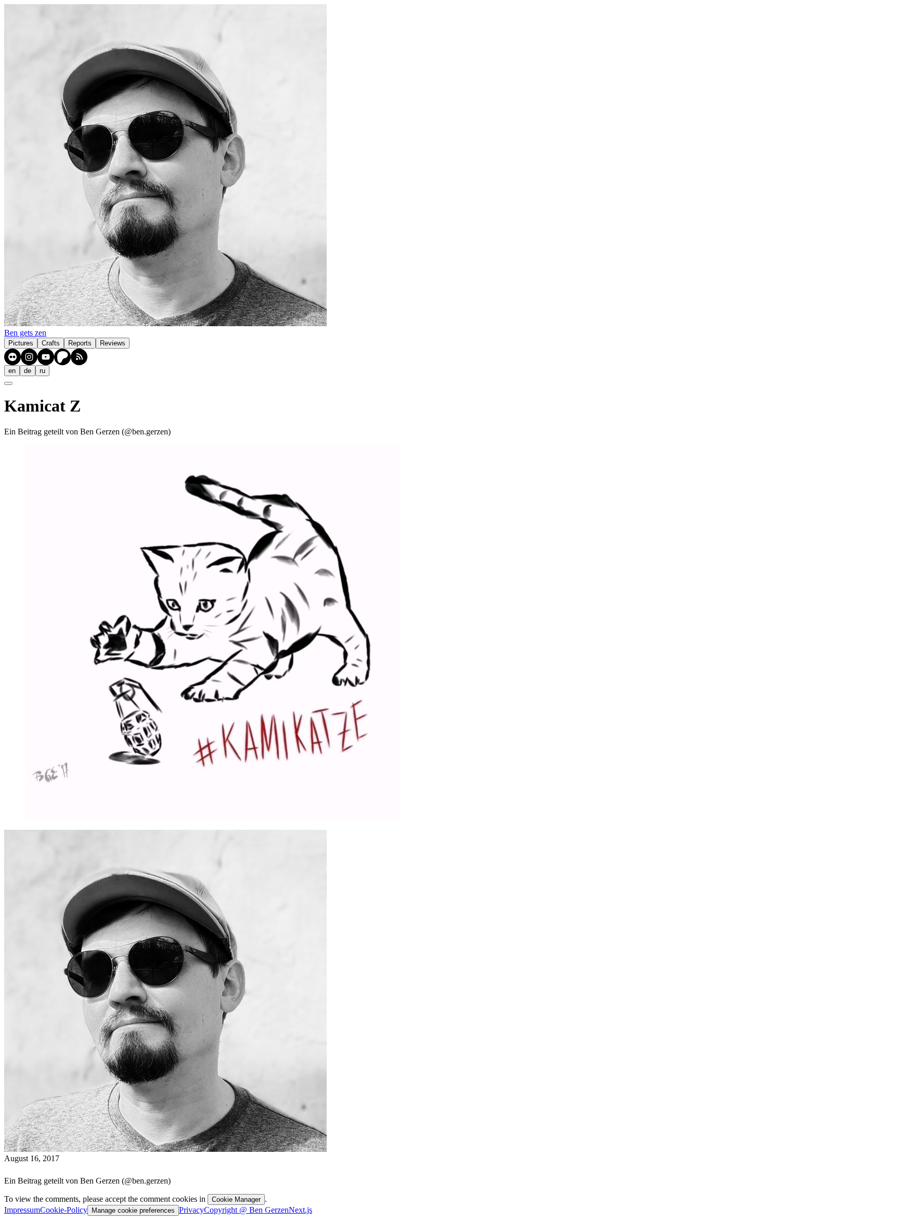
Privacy (191, 1209)
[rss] (79, 357)
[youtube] (45, 357)
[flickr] (12, 357)
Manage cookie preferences (133, 1210)
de (27, 371)
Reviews (112, 343)
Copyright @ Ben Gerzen (246, 1209)
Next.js (300, 1209)
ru (42, 371)
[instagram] (29, 357)
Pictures (20, 343)
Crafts (51, 343)
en (12, 371)
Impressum (22, 1209)
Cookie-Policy (63, 1209)
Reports (80, 343)
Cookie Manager (236, 1199)
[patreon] (62, 357)
